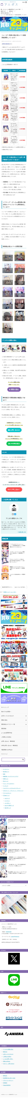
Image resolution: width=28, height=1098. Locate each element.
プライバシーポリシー (8, 1080)
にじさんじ (7, 800)
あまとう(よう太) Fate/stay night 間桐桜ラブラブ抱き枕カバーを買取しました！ (21, 587)
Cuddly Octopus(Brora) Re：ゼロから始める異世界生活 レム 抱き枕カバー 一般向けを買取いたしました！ (17, 851)
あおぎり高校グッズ (9, 805)
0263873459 (8, 931)
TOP (11, 9)
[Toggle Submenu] (26, 716)
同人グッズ (5, 781)
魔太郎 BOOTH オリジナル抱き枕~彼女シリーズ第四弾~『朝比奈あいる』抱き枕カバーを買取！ (8, 587)
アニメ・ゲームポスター (8, 783)
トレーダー (13, 592)
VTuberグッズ (6, 795)
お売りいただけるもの (8, 1054)
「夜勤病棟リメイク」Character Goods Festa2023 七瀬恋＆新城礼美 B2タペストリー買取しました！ (17, 858)
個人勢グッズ (8, 807)
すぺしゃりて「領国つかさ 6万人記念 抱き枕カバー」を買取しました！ (17, 828)
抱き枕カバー (6, 771)
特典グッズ (7, 592)
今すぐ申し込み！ (14, 489)
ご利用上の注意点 (7, 1056)
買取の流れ (14, 389)
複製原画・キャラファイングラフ (10, 776)
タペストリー (6, 769)
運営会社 (5, 1075)
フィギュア (5, 785)
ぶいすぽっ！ (8, 803)
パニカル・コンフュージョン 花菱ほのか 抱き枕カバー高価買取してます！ (17, 553)
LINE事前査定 (15, 443)
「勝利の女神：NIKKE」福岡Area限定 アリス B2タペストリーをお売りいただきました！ (17, 843)
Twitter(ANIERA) (6, 1085)
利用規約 (5, 1082)
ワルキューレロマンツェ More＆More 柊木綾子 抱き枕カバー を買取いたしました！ (17, 560)
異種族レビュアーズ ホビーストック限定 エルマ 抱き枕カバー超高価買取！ (17, 568)
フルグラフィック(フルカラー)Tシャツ (12, 788)
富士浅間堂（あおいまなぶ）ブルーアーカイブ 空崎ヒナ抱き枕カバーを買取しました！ (17, 873)
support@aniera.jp (15, 936)
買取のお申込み (6, 1061)
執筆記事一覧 (22, 532)
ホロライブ (7, 798)
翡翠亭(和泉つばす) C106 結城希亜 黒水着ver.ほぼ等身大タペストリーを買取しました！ (17, 821)
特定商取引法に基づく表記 (9, 1078)
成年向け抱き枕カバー (7, 43)
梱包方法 (5, 1051)
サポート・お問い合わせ (8, 1063)
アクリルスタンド (7, 793)
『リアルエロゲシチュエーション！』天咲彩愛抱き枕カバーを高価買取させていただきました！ (17, 545)
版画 (4, 774)
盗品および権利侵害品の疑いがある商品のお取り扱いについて (17, 835)
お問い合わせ (15, 430)
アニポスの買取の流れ (8, 1049)
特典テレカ (5, 778)
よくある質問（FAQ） (8, 1059)
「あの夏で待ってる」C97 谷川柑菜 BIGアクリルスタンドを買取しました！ (17, 865)
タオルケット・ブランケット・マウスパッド (13, 790)
